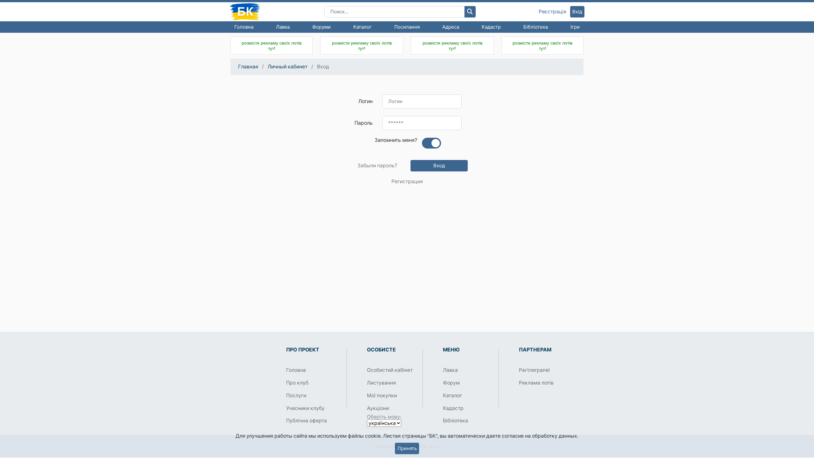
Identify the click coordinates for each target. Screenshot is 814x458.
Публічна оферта (306, 421)
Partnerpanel (534, 370)
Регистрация (407, 181)
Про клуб (297, 383)
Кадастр (491, 27)
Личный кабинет (287, 67)
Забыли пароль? (377, 165)
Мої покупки (382, 395)
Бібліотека (535, 27)
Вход (439, 166)
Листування (381, 383)
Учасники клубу (305, 408)
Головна (243, 27)
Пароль (364, 123)
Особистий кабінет (390, 370)
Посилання (407, 27)
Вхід (577, 12)
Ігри (575, 27)
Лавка (283, 27)
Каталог (362, 27)
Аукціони (378, 408)
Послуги (296, 395)
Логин (365, 101)
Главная (248, 67)
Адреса (450, 27)
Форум (451, 383)
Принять (407, 448)
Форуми (321, 27)
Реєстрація (552, 11)
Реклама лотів (536, 383)
